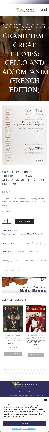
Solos (43, 234)
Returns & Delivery (11, 271)
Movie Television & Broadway (13, 337)
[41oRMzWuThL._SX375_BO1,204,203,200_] (24, 135)
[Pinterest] (36, 243)
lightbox (6, 160)
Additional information (29, 252)
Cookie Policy (17, 429)
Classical (35, 24)
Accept (24, 423)
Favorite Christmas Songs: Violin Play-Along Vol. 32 (35, 342)
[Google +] (40, 243)
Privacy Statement (29, 429)
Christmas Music (35, 336)
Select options (13, 354)
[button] (45, 400)
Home (5, 24)
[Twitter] (28, 243)
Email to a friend (10, 231)
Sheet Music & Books (19, 24)
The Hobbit (13, 343)
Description (7, 252)
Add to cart (24, 221)
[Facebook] (32, 243)
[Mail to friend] (44, 243)
